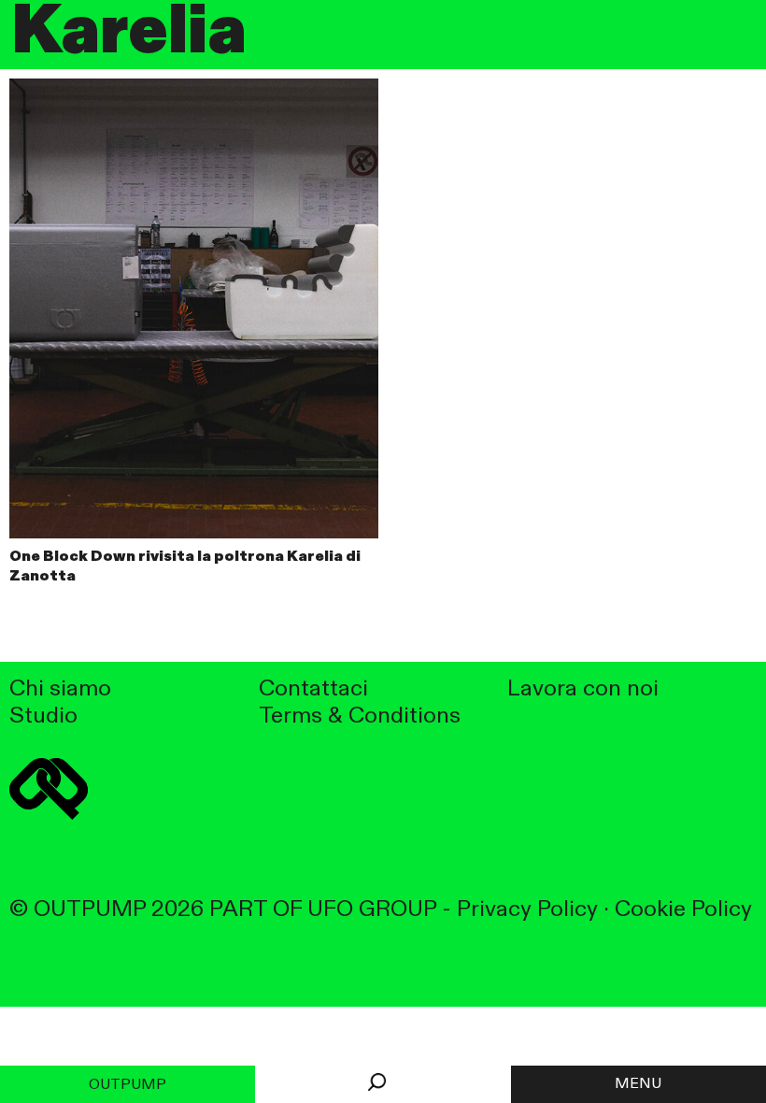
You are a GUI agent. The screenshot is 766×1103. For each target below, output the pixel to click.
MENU (638, 1084)
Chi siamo (60, 689)
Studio (43, 716)
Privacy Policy (527, 910)
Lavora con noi (583, 689)
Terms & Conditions (360, 716)
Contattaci (313, 689)
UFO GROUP (371, 910)
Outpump (127, 1085)
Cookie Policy (683, 910)
